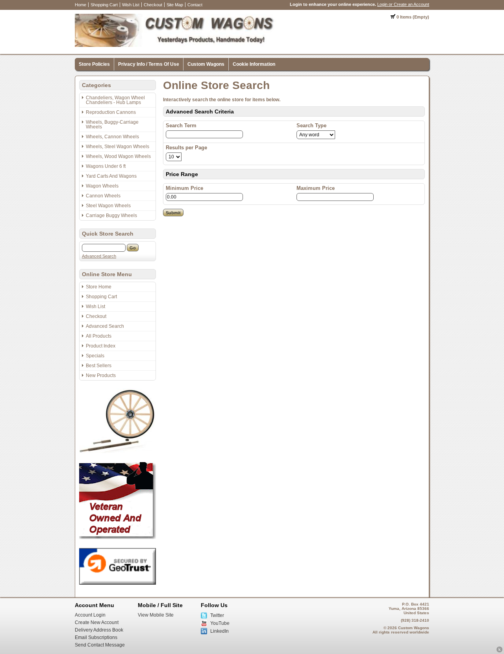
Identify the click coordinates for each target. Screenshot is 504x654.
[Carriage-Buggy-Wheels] (117, 451)
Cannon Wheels (103, 196)
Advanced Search (99, 256)
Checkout (153, 4)
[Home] (175, 45)
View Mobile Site (156, 615)
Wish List (130, 4)
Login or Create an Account (403, 4)
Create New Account (97, 622)
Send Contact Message (100, 645)
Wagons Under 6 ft (106, 166)
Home (80, 4)
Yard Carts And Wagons (111, 176)
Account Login (90, 615)
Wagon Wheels (102, 186)
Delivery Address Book (99, 630)
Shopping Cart (104, 4)
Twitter (217, 615)
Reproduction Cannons (111, 112)
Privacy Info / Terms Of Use (148, 64)
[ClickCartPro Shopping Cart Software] (499, 651)
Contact (194, 4)
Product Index (100, 346)
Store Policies (94, 64)
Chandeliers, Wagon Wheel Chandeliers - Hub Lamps (115, 100)
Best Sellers (98, 365)
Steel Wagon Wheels (108, 205)
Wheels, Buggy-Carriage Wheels (112, 124)
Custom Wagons (205, 64)
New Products (101, 375)
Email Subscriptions (96, 637)
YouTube (220, 623)
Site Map (175, 4)
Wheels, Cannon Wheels (112, 136)
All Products (98, 336)
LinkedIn (219, 631)
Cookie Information (254, 64)
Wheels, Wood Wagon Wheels (118, 156)
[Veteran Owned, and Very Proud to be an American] (117, 537)
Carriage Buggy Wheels (111, 215)
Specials (95, 356)
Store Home (98, 287)
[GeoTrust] (117, 583)
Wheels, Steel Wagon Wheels (117, 146)
